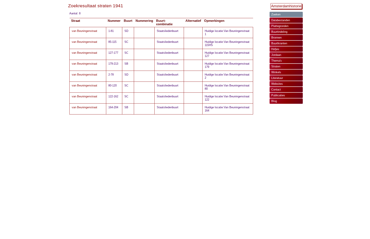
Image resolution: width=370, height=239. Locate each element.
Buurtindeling (279, 31)
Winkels (276, 72)
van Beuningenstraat (84, 31)
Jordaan (276, 54)
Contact (276, 89)
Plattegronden (279, 26)
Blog (274, 101)
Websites (277, 83)
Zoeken (275, 14)
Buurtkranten (279, 43)
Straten (275, 66)
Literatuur (277, 78)
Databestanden (280, 20)
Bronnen (276, 37)
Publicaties (278, 95)
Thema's (276, 60)
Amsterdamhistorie (286, 6)
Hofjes (275, 49)
